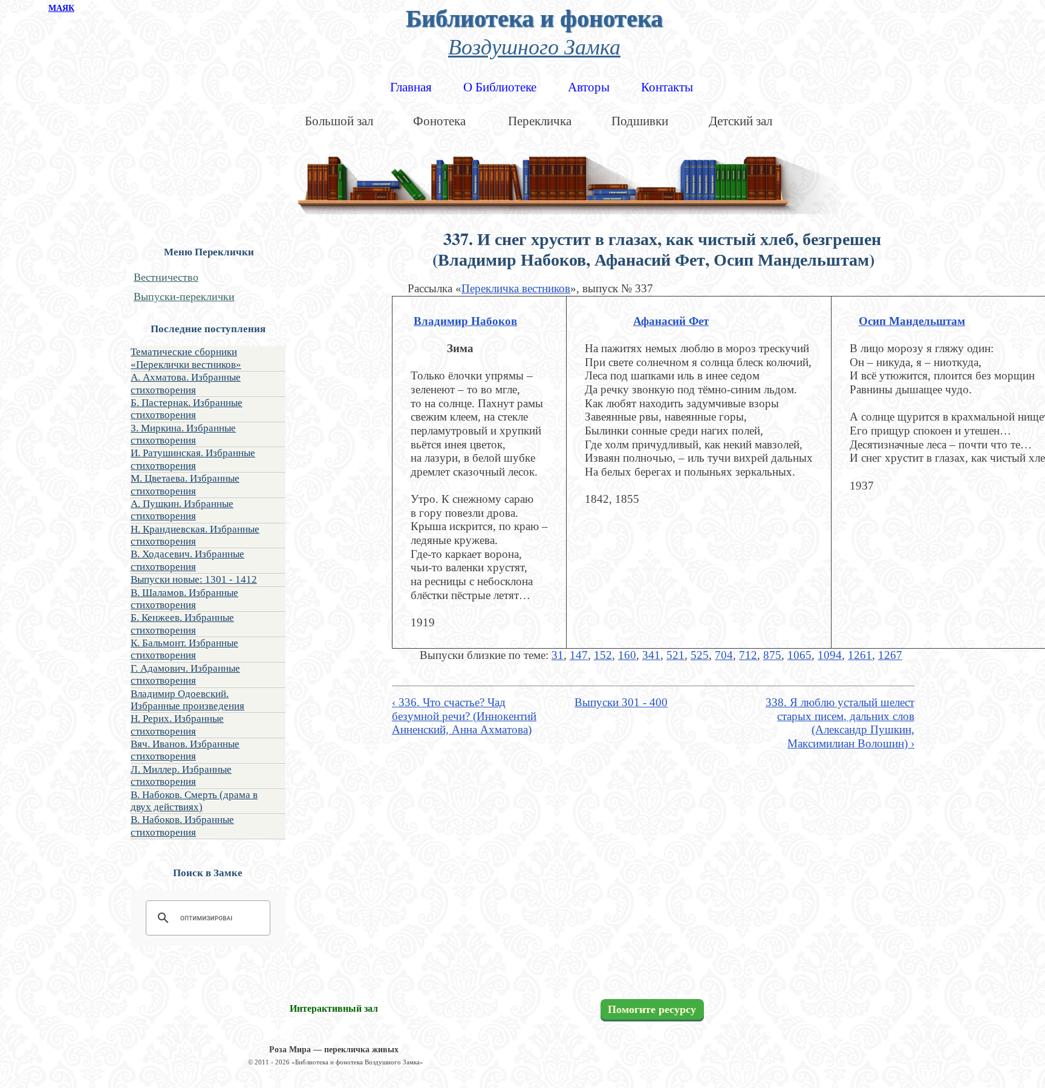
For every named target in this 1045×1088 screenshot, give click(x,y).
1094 (830, 655)
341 (651, 655)
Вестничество (166, 277)
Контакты (667, 87)
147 (579, 655)
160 (627, 655)
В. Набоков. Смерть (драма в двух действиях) (194, 801)
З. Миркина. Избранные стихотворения (183, 434)
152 (603, 655)
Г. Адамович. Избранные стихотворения (185, 674)
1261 (860, 655)
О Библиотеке (499, 87)
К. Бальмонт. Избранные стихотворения (184, 649)
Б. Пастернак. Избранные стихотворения (187, 409)
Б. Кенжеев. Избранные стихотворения (182, 623)
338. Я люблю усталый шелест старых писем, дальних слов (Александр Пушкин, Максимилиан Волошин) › (840, 723)
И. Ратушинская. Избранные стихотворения (193, 459)
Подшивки (639, 121)
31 (558, 655)
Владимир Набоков (465, 321)
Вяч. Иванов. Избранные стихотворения (185, 750)
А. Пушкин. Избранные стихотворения (182, 510)
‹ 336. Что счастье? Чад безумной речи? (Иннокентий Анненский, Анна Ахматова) (464, 716)
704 (724, 655)
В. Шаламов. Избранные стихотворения (184, 599)
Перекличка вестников (515, 288)
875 (772, 655)
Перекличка (539, 121)
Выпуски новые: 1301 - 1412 (194, 579)
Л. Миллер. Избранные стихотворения (181, 775)
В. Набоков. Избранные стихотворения (182, 825)
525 (700, 655)
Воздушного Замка (534, 46)
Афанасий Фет (671, 321)
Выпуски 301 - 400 (621, 702)
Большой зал (339, 121)
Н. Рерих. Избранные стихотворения (177, 724)
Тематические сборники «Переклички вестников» (186, 358)
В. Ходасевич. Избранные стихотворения (187, 560)
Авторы (589, 87)
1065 (799, 655)
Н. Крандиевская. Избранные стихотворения (195, 535)
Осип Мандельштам (912, 321)
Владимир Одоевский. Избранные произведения (187, 700)
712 (748, 655)
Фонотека (439, 121)
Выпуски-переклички (184, 296)
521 (675, 655)
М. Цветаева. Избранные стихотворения (185, 484)
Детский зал (740, 121)
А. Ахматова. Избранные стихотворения (186, 383)
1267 (890, 655)
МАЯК (61, 8)
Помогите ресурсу (652, 1009)
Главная (411, 87)
